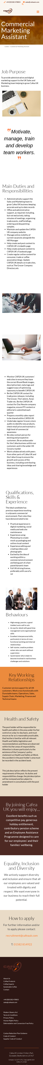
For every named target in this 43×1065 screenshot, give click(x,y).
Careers (7, 46)
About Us (6, 978)
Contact (6, 990)
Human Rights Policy (10, 1021)
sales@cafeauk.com (32, 2)
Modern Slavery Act (10, 1012)
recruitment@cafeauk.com (22, 935)
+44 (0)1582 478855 (13, 2)
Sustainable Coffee (10, 987)
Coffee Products (9, 981)
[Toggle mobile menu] (38, 11)
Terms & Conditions (10, 1015)
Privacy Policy (8, 1018)
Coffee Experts (8, 984)
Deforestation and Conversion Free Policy (18, 1023)
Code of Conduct (9, 1036)
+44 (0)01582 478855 (11, 1000)
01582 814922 (23, 944)
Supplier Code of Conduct (12, 1039)
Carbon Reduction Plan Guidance (15, 1033)
